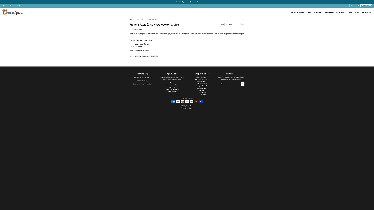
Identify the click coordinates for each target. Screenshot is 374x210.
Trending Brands (297, 12)
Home (131, 19)
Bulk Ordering (172, 91)
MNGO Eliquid (201, 88)
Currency (12, 5)
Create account (355, 5)
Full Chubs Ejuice (202, 83)
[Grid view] (242, 24)
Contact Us (366, 12)
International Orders (172, 89)
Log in (346, 5)
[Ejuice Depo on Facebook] (243, 19)
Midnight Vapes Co (202, 86)
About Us (172, 83)
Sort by (222, 24)
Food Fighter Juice (201, 81)
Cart (367, 5)
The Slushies (202, 94)
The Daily (202, 90)
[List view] (243, 24)
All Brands (329, 12)
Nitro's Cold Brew (201, 77)
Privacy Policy (172, 87)
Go (242, 83)
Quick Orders (354, 12)
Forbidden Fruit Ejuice (201, 79)
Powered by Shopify (187, 108)
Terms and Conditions (172, 85)
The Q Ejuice (202, 92)
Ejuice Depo (189, 106)
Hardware (340, 12)
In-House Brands (314, 12)
